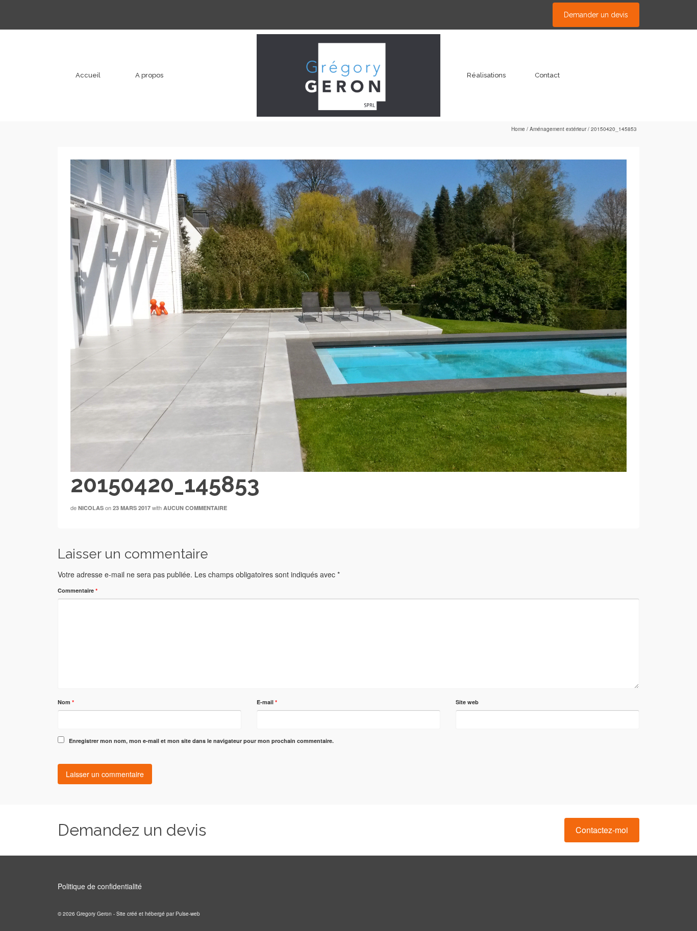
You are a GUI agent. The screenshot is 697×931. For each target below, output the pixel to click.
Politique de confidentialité (100, 886)
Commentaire (77, 590)
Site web (467, 702)
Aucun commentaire (195, 508)
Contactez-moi (602, 830)
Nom (66, 702)
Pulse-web (188, 913)
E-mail (267, 702)
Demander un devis (596, 15)
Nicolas (91, 508)
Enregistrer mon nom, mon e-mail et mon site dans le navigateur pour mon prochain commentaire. (201, 740)
